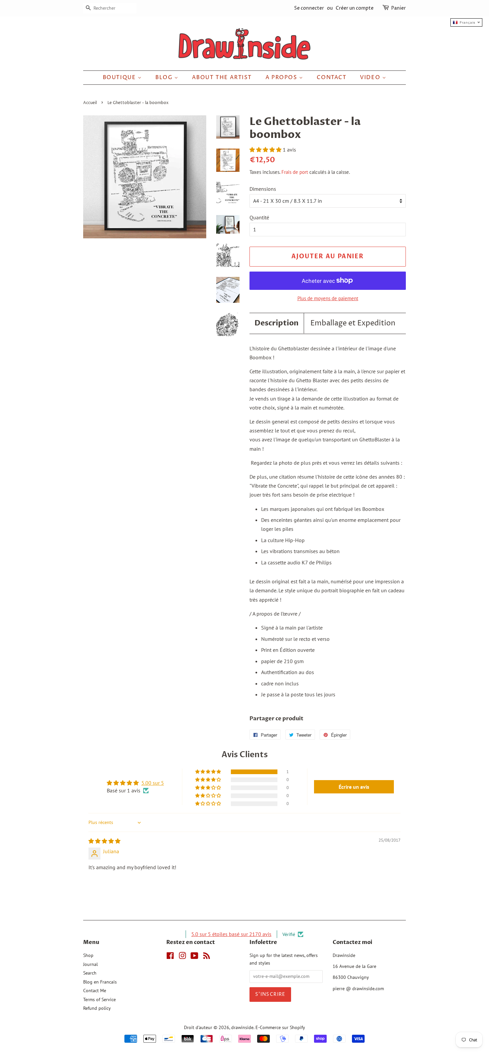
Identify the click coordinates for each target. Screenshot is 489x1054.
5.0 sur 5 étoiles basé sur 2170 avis (231, 934)
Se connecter (309, 8)
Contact (331, 77)
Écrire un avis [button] (354, 786)
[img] (104, 841)
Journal (90, 964)
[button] (266, 149)
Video (371, 77)
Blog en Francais (100, 982)
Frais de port (294, 172)
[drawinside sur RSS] (206, 957)
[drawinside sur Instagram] (182, 957)
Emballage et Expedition (353, 323)
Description (276, 323)
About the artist (222, 77)
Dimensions (262, 188)
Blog (164, 77)
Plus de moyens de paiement (327, 298)
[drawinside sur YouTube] (194, 957)
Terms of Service (99, 999)
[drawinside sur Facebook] (170, 957)
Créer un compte (355, 8)
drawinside (242, 1027)
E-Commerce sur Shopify (280, 1027)
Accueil (90, 103)
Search (89, 973)
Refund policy (97, 1008)
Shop (88, 955)
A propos (282, 77)
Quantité (259, 217)
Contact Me (94, 991)
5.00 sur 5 (152, 782)
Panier (398, 8)
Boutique (120, 77)
